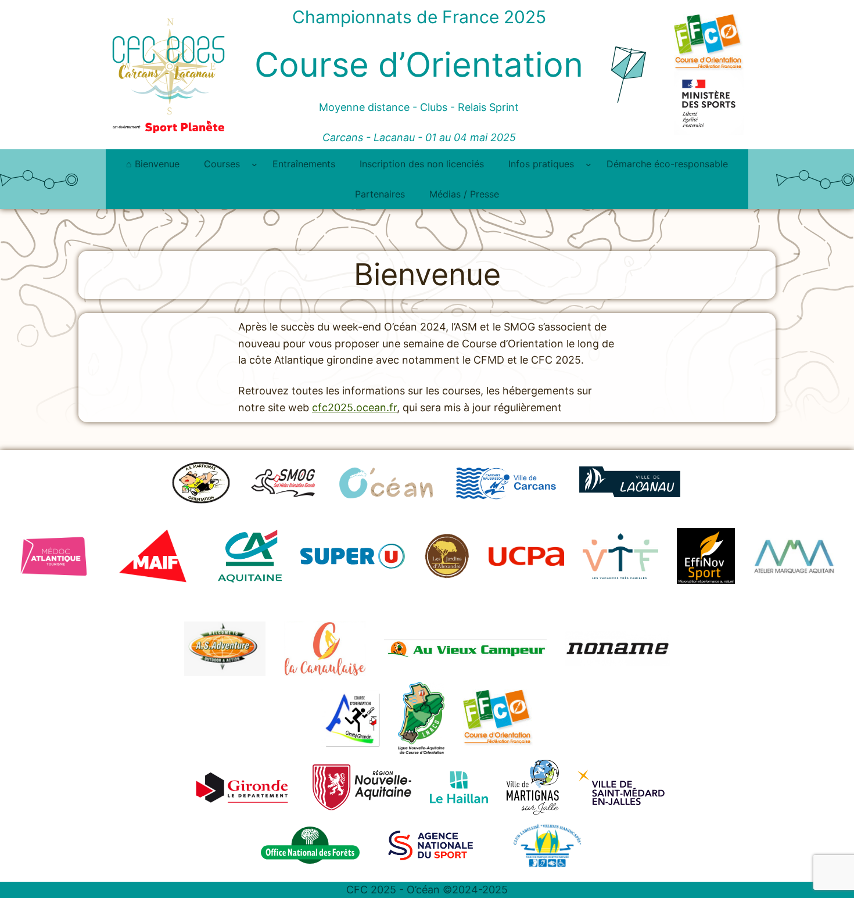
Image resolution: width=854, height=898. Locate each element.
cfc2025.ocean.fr (354, 407)
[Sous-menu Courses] (254, 164)
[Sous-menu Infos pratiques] (588, 164)
